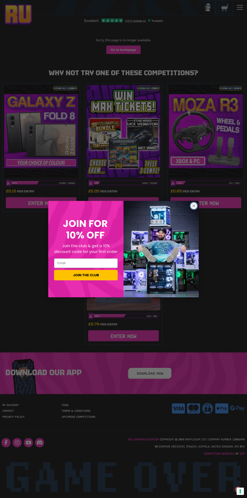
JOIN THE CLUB (86, 275)
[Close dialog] (193, 205)
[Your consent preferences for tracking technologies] (240, 491)
